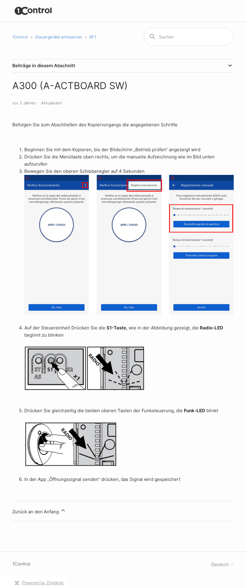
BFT (93, 36)
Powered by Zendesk (43, 582)
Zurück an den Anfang (36, 511)
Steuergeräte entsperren (58, 36)
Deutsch (220, 564)
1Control (20, 36)
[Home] (33, 10)
